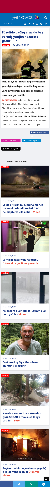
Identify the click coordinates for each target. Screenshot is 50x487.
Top (46, 479)
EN (7, 23)
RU (3, 23)
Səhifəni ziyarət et (38, 134)
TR (11, 23)
